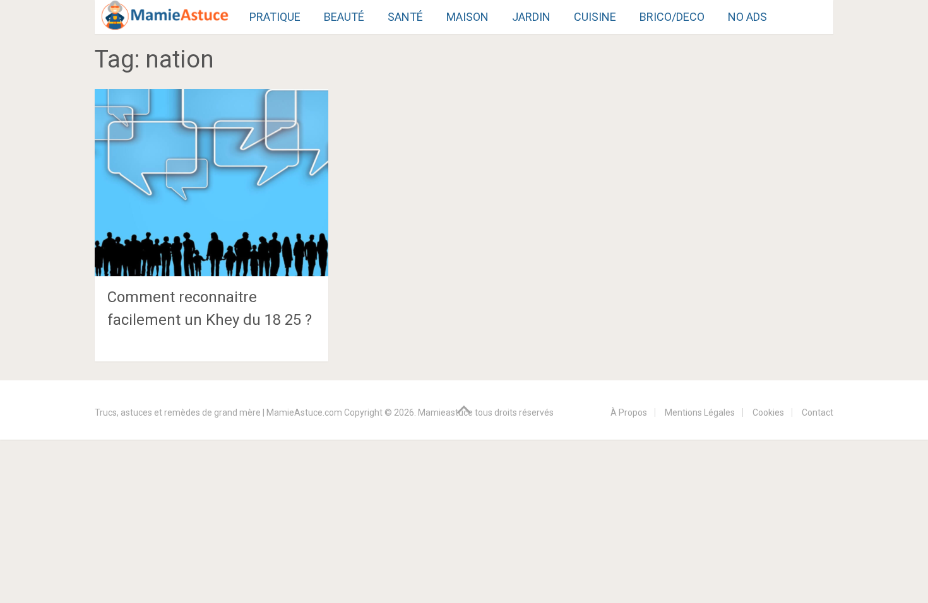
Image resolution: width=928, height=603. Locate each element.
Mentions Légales (700, 412)
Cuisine (595, 16)
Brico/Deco (672, 16)
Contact (817, 412)
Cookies (768, 412)
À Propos (628, 412)
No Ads (747, 16)
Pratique (274, 16)
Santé (405, 16)
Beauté (344, 16)
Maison (467, 16)
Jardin (531, 16)
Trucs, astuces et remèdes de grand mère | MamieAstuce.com (218, 412)
